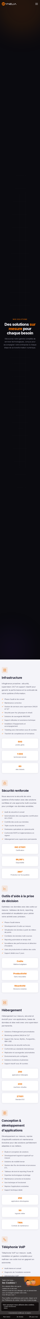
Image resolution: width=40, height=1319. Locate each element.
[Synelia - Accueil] (9, 4)
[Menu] (36, 4)
